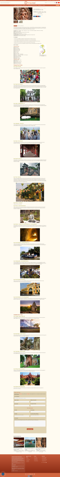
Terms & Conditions (44, 457)
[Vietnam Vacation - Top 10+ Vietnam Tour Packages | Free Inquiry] (30, 2)
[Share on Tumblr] (38, 16)
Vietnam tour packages (17, 388)
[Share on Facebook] (33, 16)
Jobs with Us (28, 461)
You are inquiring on (17, 396)
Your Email (15, 413)
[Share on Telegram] (40, 16)
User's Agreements (44, 458)
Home (15, 5)
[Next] (31, 13)
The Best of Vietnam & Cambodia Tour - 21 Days (30, 449)
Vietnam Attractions (58, 0)
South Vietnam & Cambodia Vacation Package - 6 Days (41, 449)
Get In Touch (35, 457)
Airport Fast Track (30, 5)
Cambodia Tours (40, 5)
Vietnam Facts (53, 0)
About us (48, 0)
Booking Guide (35, 458)
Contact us (50, 0)
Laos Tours (43, 5)
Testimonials (28, 460)
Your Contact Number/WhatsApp (34, 413)
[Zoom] (14, 19)
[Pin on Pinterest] (37, 16)
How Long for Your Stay (33, 403)
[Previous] (14, 13)
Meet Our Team (28, 459)
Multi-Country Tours (34, 5)
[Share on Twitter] (35, 16)
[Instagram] (43, 462)
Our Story (27, 458)
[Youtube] (46, 462)
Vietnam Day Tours (25, 5)
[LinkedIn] (44, 462)
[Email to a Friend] (36, 16)
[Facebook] (42, 462)
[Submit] (54, 2)
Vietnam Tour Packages (19, 5)
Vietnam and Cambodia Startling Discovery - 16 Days (18, 449)
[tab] (15, 25)
